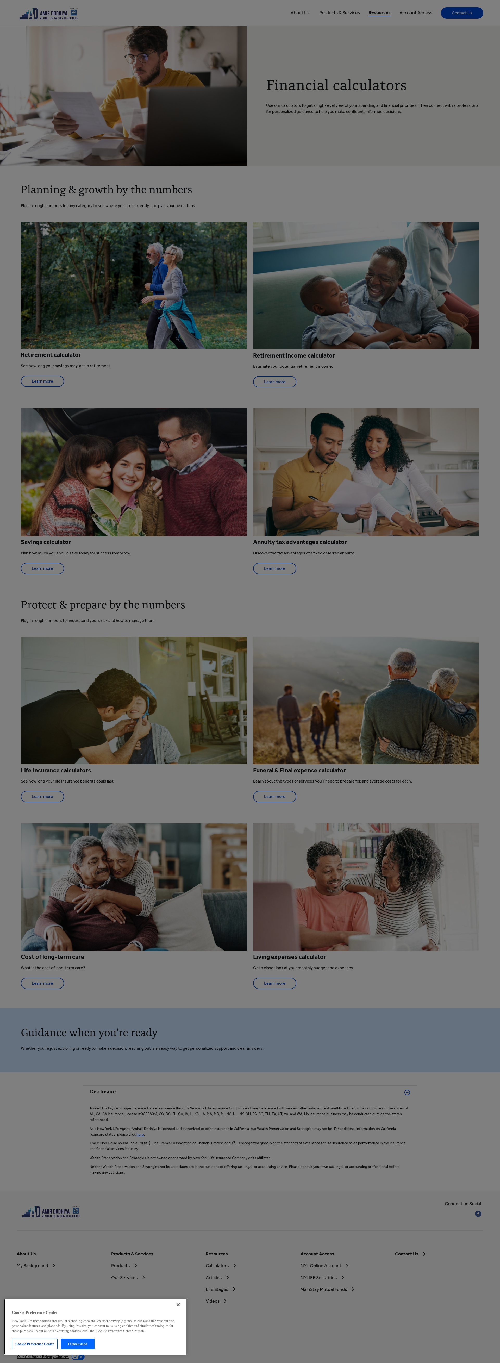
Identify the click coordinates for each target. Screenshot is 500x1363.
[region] (95, 1327)
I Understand (78, 1344)
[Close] (178, 1304)
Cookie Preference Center (34, 1344)
